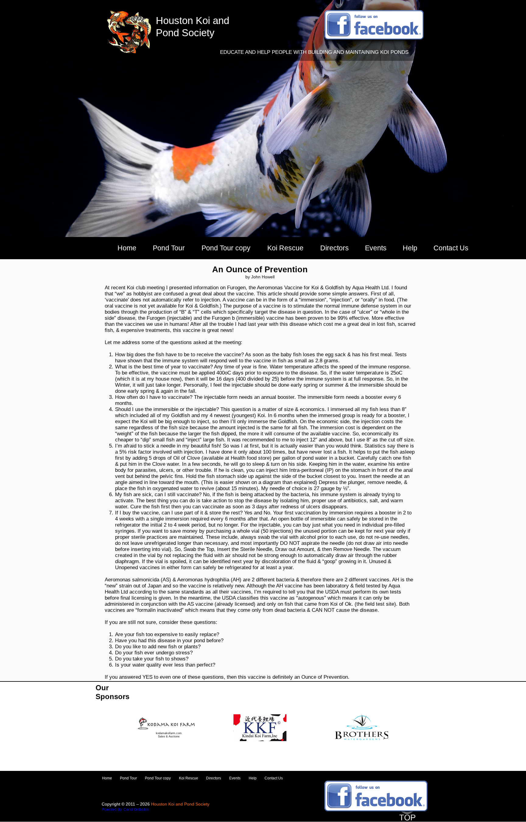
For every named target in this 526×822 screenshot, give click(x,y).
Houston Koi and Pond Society (180, 804)
